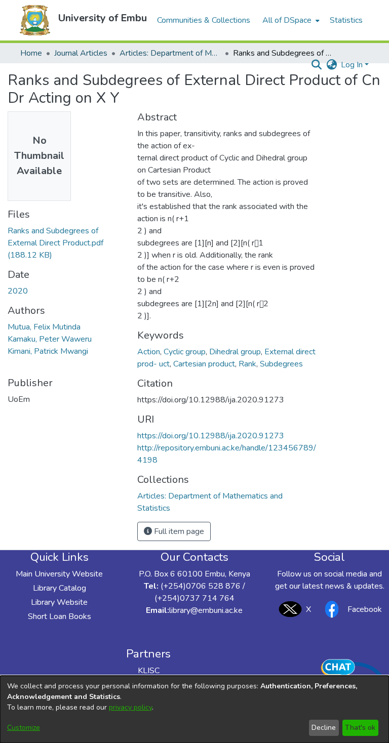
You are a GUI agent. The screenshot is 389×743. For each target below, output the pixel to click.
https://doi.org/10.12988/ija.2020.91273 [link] (210, 435)
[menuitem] (290, 20)
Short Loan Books (59, 616)
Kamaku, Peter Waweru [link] (50, 339)
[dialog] (194, 709)
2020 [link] (18, 291)
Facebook (364, 609)
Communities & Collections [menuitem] (203, 20)
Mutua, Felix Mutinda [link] (44, 327)
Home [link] (31, 53)
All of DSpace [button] (287, 20)
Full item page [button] (178, 531)
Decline (324, 727)
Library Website (59, 602)
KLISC (149, 670)
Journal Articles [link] (80, 53)
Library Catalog (59, 588)
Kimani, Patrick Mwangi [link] (48, 351)
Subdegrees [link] (281, 363)
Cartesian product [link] (204, 363)
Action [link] (148, 351)
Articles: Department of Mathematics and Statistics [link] (170, 53)
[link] (55, 243)
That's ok (360, 727)
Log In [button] (353, 64)
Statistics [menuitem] (346, 20)
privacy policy (130, 707)
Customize (23, 727)
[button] (35, 20)
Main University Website (59, 574)
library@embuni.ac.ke (206, 610)
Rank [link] (247, 363)
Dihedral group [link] (235, 351)
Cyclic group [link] (185, 351)
